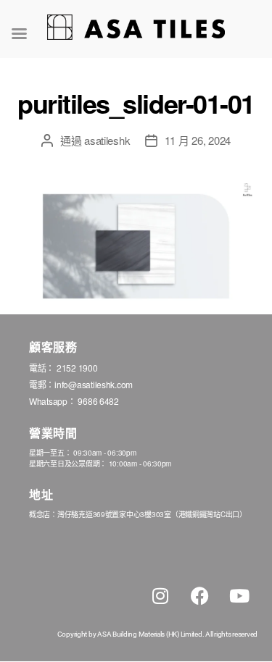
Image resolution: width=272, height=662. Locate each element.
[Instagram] (160, 596)
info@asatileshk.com (93, 384)
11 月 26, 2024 (198, 140)
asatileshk (107, 140)
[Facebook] (199, 596)
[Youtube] (239, 596)
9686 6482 (98, 401)
